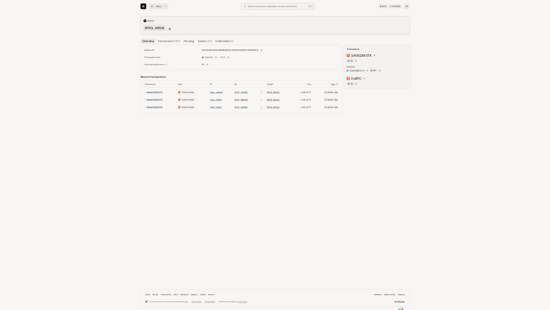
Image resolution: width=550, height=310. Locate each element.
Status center (390, 294)
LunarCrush (242, 302)
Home (147, 294)
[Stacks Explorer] (143, 6)
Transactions (165, 294)
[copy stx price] (216, 57)
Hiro (186, 302)
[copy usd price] (228, 57)
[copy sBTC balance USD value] (356, 84)
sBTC (176, 294)
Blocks (155, 294)
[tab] (148, 41)
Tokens (203, 294)
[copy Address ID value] (261, 50)
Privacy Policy (210, 302)
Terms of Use (196, 302)
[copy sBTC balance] (364, 78)
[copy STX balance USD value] (356, 61)
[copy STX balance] (374, 55)
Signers (194, 294)
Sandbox (378, 294)
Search (211, 294)
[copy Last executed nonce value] (207, 64)
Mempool (184, 294)
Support (401, 294)
